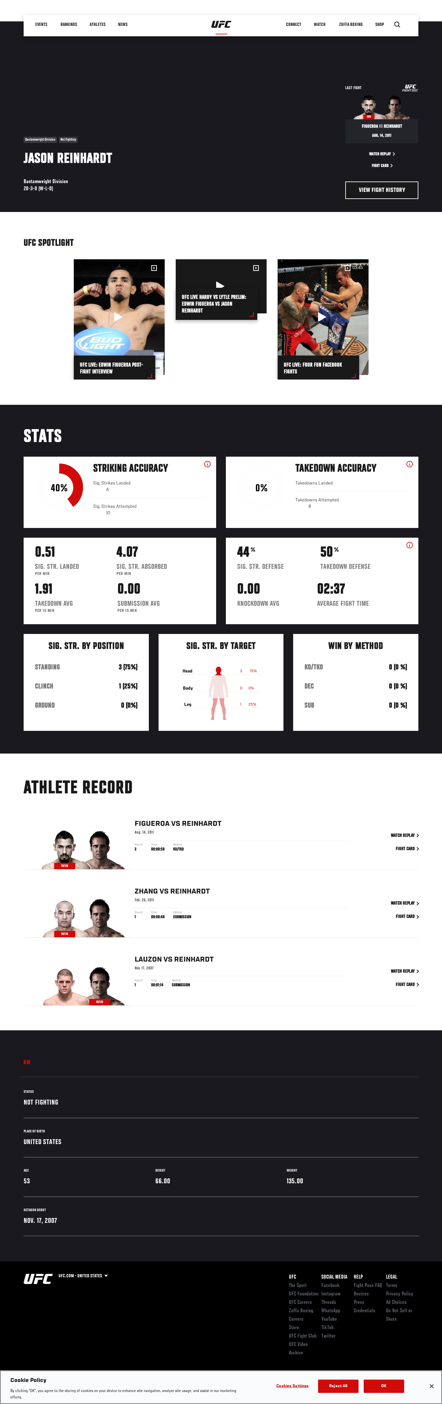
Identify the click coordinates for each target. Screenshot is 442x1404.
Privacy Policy (399, 1294)
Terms (391, 1286)
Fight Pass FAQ (368, 1286)
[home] (221, 24)
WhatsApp (330, 1311)
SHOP (379, 24)
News (122, 24)
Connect (293, 24)
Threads (328, 1302)
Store (294, 1328)
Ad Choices (396, 1302)
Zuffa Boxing (351, 24)
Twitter (328, 1336)
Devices (361, 1294)
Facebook (330, 1286)
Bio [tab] (27, 1063)
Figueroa (152, 824)
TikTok (327, 1328)
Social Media (334, 1277)
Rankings (69, 24)
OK (383, 1386)
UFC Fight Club (302, 1336)
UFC (292, 1277)
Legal (391, 1277)
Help (358, 1277)
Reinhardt (201, 824)
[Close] (432, 1386)
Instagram (330, 1294)
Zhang (146, 891)
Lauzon (148, 960)
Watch (320, 24)
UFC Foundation (303, 1294)
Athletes (97, 24)
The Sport (298, 1286)
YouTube (329, 1319)
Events (41, 24)
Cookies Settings (292, 1386)
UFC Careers (300, 1302)
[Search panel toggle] (397, 25)
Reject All (338, 1386)
